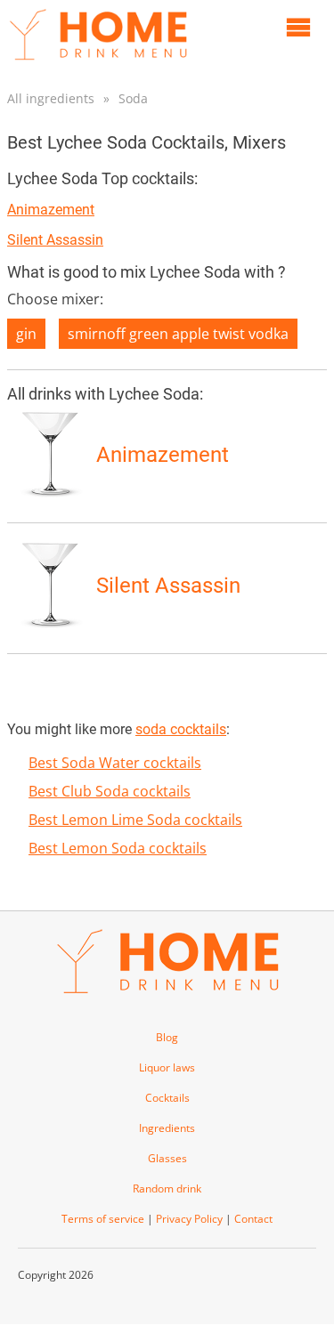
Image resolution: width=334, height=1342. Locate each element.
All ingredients (50, 98)
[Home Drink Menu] (98, 64)
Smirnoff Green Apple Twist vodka (178, 334)
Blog (167, 1037)
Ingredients (167, 1128)
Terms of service (102, 1218)
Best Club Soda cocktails (110, 791)
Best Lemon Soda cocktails (118, 848)
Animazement (50, 209)
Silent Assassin (55, 239)
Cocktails (167, 1097)
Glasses (167, 1158)
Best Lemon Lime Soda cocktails (135, 819)
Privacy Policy (189, 1218)
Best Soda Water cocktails (115, 762)
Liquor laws (167, 1067)
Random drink (167, 1188)
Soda (133, 98)
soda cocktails (180, 729)
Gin (26, 334)
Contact (253, 1218)
